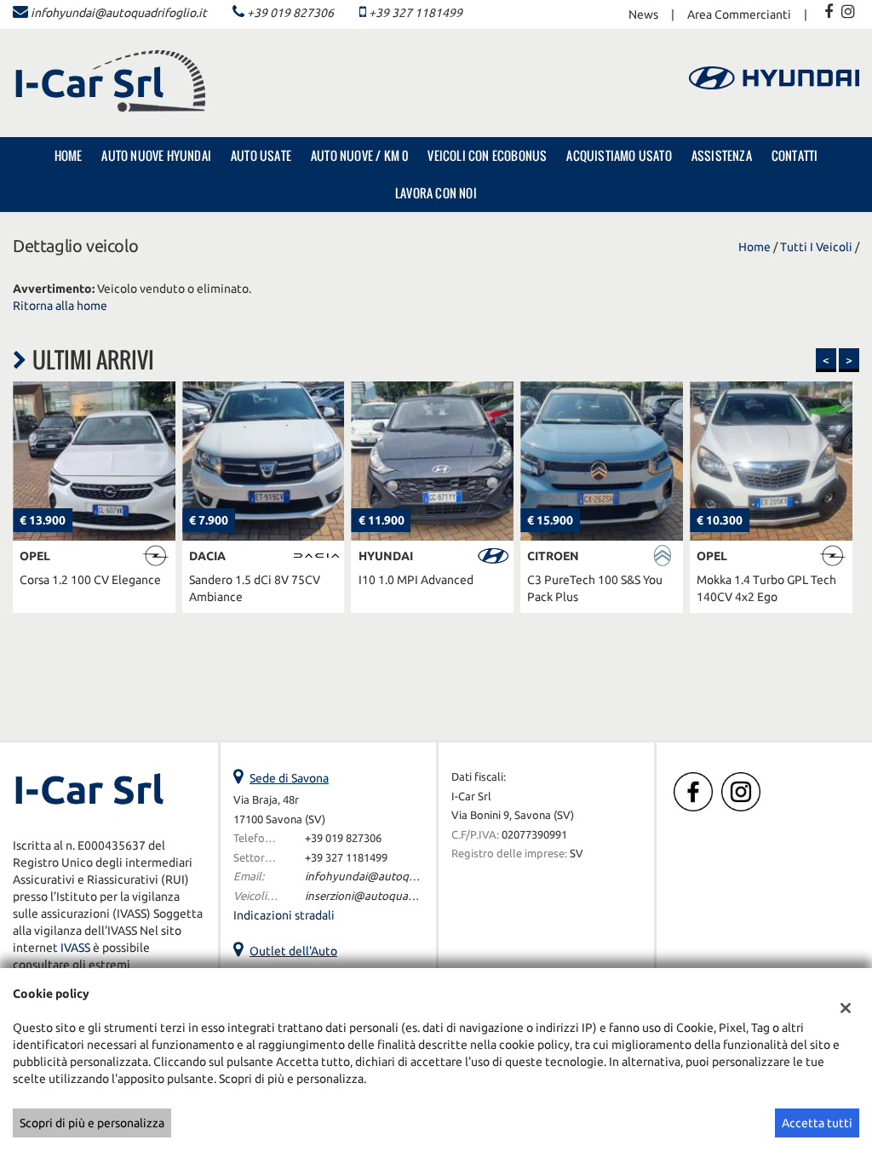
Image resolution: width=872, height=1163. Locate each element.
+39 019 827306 (290, 13)
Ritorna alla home (60, 305)
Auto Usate (261, 155)
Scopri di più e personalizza (92, 1123)
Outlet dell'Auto (293, 951)
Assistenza (721, 155)
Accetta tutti (817, 1123)
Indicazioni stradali (284, 915)
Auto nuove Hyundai (156, 155)
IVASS (75, 947)
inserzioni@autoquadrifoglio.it (383, 896)
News (643, 14)
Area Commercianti (739, 14)
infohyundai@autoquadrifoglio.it (119, 13)
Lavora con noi (436, 193)
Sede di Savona (289, 778)
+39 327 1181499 (415, 13)
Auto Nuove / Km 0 (359, 155)
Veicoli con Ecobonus (487, 155)
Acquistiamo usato (618, 155)
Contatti (795, 155)
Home (68, 155)
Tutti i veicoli (816, 247)
